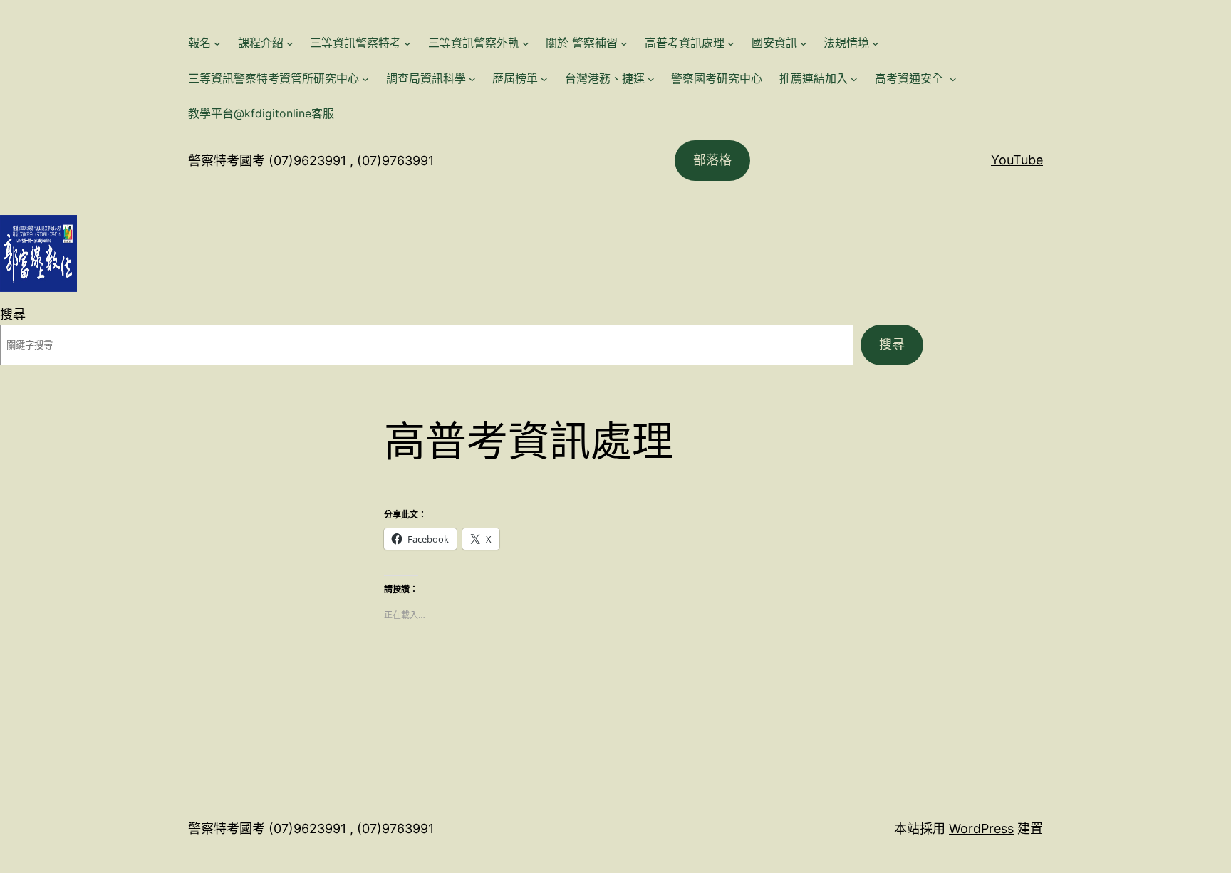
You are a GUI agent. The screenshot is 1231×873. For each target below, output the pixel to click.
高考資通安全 (911, 78)
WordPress (981, 828)
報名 (199, 43)
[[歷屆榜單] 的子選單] (544, 79)
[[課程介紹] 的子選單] (290, 43)
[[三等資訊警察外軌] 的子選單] (525, 43)
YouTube (1017, 159)
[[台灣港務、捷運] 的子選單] (651, 79)
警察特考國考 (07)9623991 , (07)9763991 (311, 160)
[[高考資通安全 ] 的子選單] (953, 79)
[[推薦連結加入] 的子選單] (854, 79)
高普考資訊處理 (684, 43)
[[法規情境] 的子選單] (875, 43)
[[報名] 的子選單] (217, 43)
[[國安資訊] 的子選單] (803, 43)
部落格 (712, 159)
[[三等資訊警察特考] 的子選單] (407, 43)
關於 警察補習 (582, 43)
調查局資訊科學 (426, 78)
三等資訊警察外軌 (473, 43)
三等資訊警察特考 (355, 43)
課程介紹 (261, 43)
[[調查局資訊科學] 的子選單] (472, 79)
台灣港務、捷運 (605, 78)
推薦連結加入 (813, 78)
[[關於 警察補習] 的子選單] (624, 43)
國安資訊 (774, 43)
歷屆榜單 (515, 78)
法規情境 (846, 43)
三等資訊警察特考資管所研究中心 (273, 78)
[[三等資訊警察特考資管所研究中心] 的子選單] (365, 79)
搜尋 (13, 314)
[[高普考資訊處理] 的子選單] (730, 43)
